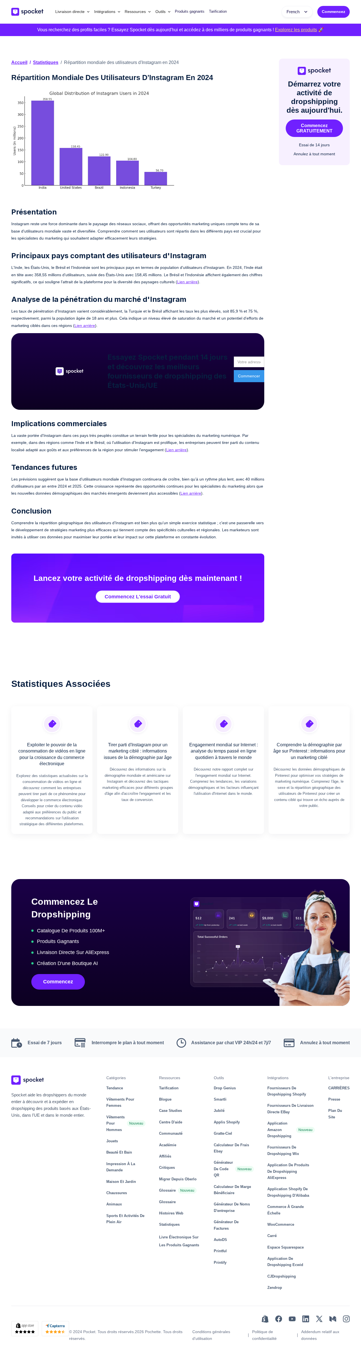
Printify (220, 1262)
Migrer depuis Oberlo (178, 1179)
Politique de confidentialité (264, 1335)
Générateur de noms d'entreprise (232, 1207)
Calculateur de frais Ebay (231, 1148)
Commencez (333, 11)
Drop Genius (225, 1088)
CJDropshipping (281, 1276)
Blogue (165, 1099)
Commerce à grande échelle (285, 1210)
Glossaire (167, 1190)
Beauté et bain (119, 1152)
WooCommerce (280, 1224)
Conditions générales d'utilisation (211, 1335)
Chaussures (116, 1193)
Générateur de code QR (223, 1168)
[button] (72, 11)
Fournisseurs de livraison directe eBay (290, 1108)
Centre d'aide (170, 1122)
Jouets (112, 1141)
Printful (220, 1251)
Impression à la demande (120, 1167)
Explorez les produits (296, 29)
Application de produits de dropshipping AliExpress (288, 1171)
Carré (272, 1236)
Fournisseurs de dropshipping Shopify (286, 1091)
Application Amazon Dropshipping (279, 1129)
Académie (167, 1145)
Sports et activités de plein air (125, 1219)
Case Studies (170, 1110)
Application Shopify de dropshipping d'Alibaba (288, 1192)
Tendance (114, 1088)
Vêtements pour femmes (120, 1102)
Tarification (218, 11)
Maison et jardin (121, 1182)
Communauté (170, 1133)
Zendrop (274, 1287)
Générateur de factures (226, 1225)
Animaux (114, 1204)
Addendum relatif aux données (320, 1335)
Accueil (19, 62)
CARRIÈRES (339, 1088)
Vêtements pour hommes (115, 1123)
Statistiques (45, 62)
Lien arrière (187, 282)
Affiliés (165, 1156)
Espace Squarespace (285, 1247)
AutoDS (220, 1240)
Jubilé (219, 1110)
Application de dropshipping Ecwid (285, 1261)
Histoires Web (171, 1213)
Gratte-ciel (223, 1133)
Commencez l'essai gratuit (138, 596)
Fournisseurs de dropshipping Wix (283, 1150)
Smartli (220, 1099)
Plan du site (335, 1113)
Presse (334, 1099)
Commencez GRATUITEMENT (314, 128)
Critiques (167, 1167)
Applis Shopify (227, 1122)
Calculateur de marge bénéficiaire (232, 1190)
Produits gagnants (189, 11)
